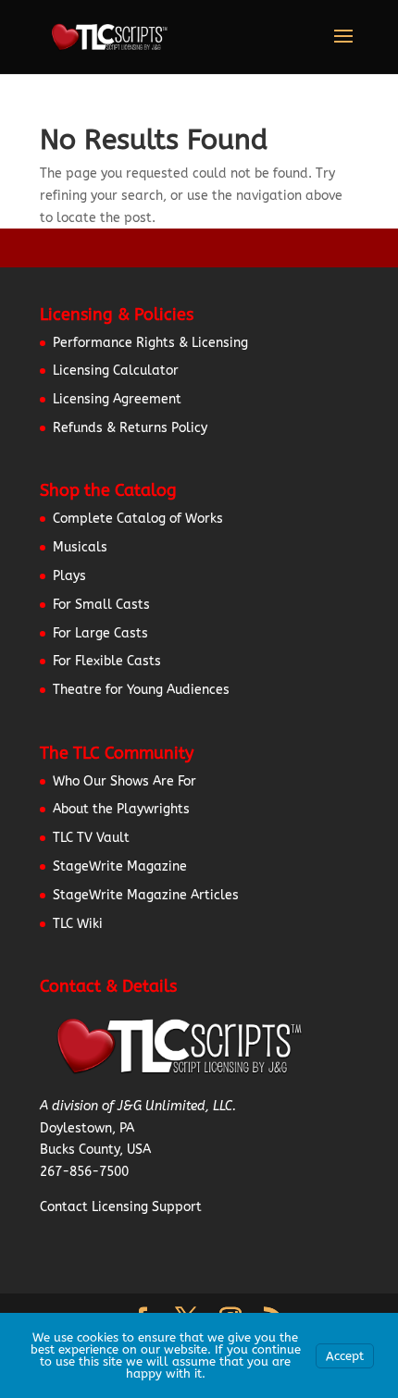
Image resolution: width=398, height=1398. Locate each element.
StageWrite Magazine (120, 866)
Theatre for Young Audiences (141, 690)
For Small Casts (101, 604)
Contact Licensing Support (121, 1207)
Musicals (80, 547)
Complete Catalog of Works (138, 518)
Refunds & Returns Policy (130, 428)
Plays (69, 576)
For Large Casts (100, 633)
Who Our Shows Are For (124, 781)
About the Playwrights (121, 809)
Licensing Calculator (116, 370)
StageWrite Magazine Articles (146, 895)
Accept (345, 1356)
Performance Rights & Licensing (150, 343)
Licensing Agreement (117, 399)
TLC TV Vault (91, 838)
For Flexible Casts (107, 661)
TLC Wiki (78, 924)
